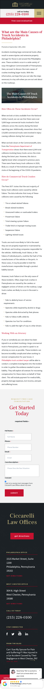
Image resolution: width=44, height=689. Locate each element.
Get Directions (14, 576)
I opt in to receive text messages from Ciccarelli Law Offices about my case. (19, 484)
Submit (14, 493)
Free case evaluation (22, 21)
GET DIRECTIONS (22, 536)
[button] (43, 680)
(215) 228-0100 (17, 14)
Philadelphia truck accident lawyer (15, 360)
